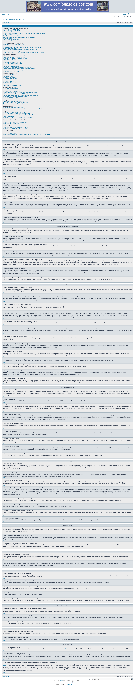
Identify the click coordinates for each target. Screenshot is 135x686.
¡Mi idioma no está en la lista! (10, 48)
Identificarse (6, 14)
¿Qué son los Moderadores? (10, 90)
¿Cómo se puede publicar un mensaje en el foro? (15, 56)
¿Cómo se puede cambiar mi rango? (12, 51)
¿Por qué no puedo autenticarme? (11, 29)
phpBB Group (65, 648)
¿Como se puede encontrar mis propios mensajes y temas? (18, 117)
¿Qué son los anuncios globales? (11, 80)
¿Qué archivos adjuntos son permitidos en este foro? (16, 127)
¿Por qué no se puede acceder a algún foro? (14, 63)
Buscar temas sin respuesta (8, 19)
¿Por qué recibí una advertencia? (11, 66)
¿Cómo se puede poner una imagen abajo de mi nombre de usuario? (20, 49)
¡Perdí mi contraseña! (8, 34)
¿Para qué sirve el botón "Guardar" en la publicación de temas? (19, 68)
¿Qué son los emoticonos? (9, 77)
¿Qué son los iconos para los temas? (12, 85)
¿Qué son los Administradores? (10, 88)
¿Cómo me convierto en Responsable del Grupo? (15, 94)
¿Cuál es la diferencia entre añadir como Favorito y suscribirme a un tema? (21, 121)
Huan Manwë (69, 684)
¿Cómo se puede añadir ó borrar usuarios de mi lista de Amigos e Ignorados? (22, 108)
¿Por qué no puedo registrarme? (11, 39)
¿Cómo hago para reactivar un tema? (12, 71)
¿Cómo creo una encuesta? (10, 59)
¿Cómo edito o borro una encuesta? (12, 62)
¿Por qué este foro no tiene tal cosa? (12, 133)
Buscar (131, 14)
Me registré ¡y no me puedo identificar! (12, 36)
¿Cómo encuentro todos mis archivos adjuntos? (15, 128)
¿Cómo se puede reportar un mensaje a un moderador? (17, 67)
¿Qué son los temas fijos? (9, 82)
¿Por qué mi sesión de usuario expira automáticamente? (17, 32)
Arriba (4, 149)
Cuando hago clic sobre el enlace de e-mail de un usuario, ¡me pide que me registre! (24, 52)
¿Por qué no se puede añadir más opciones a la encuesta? (17, 61)
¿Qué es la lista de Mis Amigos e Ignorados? (14, 107)
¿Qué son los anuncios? (9, 81)
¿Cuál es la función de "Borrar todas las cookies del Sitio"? (17, 41)
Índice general (6, 22)
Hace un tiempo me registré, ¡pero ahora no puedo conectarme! (19, 37)
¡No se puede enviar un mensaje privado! (13, 101)
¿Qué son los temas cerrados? (10, 84)
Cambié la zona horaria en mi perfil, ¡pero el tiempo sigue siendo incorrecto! (22, 47)
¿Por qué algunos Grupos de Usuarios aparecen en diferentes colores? (20, 95)
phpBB (61, 680)
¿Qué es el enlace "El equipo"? (10, 97)
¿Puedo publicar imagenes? (10, 78)
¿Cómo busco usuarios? (9, 116)
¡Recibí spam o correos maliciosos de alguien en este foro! (17, 104)
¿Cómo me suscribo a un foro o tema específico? (15, 122)
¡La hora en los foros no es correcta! (12, 46)
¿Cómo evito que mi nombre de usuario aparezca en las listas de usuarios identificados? (25, 33)
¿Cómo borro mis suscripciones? (11, 123)
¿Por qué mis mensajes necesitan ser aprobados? (15, 70)
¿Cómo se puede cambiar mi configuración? (14, 44)
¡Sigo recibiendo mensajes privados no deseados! (15, 102)
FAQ (126, 14)
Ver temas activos (20, 19)
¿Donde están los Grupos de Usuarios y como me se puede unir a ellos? (21, 92)
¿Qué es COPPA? (7, 38)
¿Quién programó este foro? (10, 132)
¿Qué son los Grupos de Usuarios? (11, 91)
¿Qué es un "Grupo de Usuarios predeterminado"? (15, 96)
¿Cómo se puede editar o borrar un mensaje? (14, 57)
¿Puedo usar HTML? (8, 76)
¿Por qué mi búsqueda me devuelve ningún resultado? (16, 113)
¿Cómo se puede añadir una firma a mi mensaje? (15, 58)
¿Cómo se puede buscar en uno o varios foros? (15, 112)
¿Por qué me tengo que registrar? (11, 30)
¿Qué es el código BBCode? (10, 75)
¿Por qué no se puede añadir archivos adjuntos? (15, 65)
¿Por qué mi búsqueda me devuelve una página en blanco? (18, 115)
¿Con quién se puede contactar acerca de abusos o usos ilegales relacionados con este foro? (26, 134)
